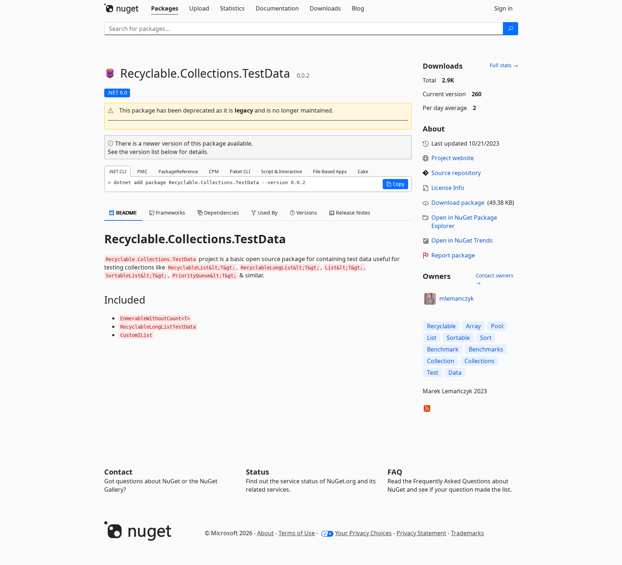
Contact (118, 472)
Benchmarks (486, 349)
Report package (453, 255)
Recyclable (441, 326)
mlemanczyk (456, 298)
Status (257, 472)
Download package (457, 203)
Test (432, 373)
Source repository (456, 173)
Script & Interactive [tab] (281, 171)
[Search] (510, 28)
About (265, 533)
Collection (440, 361)
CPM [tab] (214, 171)
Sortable (458, 338)
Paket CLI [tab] (240, 171)
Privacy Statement (421, 533)
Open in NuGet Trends (462, 240)
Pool (497, 326)
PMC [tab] (142, 171)
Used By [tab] (266, 212)
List (431, 338)
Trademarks (467, 533)
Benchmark (443, 349)
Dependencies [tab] (221, 212)
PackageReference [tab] (178, 171)
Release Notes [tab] (352, 212)
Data (455, 373)
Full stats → (504, 65)
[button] (258, 110)
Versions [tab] (306, 212)
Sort (486, 338)
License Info (447, 188)
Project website (452, 158)
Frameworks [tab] (169, 212)
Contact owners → (494, 279)
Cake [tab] (363, 171)
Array (473, 326)
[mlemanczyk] (429, 298)
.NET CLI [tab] (117, 171)
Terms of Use (297, 533)
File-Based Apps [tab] (330, 171)
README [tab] (126, 212)
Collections (479, 361)
